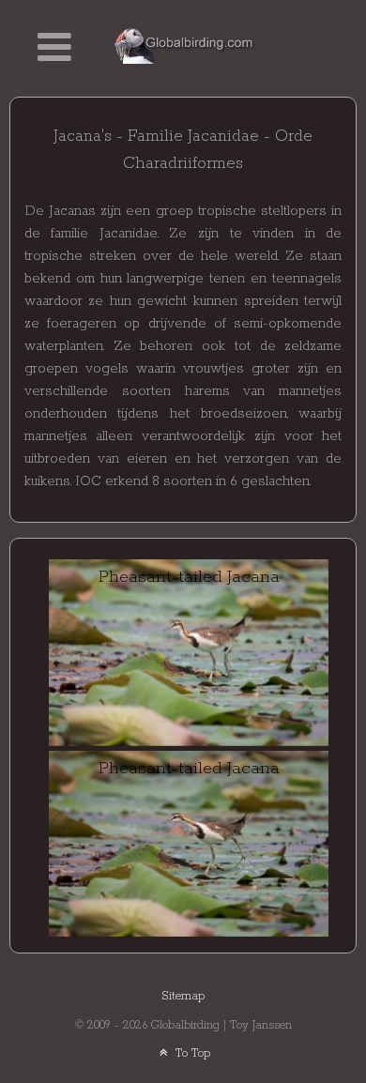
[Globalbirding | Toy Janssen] (184, 45)
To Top (191, 1053)
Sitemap (183, 996)
